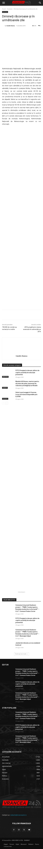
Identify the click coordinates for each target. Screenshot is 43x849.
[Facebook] (11, 31)
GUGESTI (5, 387)
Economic (5, 398)
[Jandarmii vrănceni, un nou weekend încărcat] (8, 646)
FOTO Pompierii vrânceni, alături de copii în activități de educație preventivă (27, 372)
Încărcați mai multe (20, 654)
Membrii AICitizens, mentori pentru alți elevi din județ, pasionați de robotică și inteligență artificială (27, 383)
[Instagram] (19, 830)
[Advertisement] (21, 217)
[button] (3, 3)
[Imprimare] (35, 31)
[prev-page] (3, 403)
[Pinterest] (20, 31)
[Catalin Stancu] (3, 26)
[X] (15, 31)
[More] (39, 315)
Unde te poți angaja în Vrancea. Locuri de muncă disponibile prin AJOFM (26, 394)
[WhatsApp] (25, 31)
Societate (9, 9)
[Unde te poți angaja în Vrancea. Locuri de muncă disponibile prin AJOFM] (8, 395)
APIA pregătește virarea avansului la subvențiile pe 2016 (32, 329)
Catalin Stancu (10, 25)
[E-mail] (30, 31)
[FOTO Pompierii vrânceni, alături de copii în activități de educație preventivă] (8, 374)
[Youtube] (29, 830)
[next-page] (6, 403)
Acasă (4, 9)
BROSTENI (5, 377)
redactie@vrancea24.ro (18, 815)
